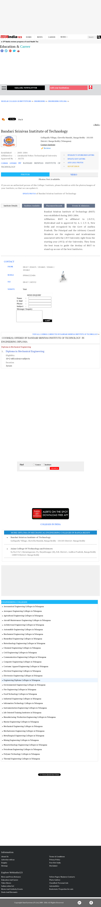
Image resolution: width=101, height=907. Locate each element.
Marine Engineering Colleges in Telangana (21, 721)
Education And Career (9, 880)
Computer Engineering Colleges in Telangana (23, 661)
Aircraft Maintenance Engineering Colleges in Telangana (27, 620)
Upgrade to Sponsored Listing (81, 155)
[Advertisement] (50, 17)
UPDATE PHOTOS (29, 194)
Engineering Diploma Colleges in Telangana (22, 680)
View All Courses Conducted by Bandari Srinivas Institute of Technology (65, 334)
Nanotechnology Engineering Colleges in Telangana (25, 745)
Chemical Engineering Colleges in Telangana (22, 648)
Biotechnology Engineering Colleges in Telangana (24, 643)
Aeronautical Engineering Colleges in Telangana (24, 606)
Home (29, 37)
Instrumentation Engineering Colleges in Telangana (25, 708)
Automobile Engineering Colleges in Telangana (23, 629)
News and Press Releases (11, 877)
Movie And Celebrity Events (12, 889)
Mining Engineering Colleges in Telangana (21, 740)
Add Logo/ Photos (75, 162)
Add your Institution (59, 88)
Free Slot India (55, 862)
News (39, 37)
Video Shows (6, 883)
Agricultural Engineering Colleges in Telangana (23, 615)
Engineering (39, 101)
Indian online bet (7, 886)
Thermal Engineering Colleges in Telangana (22, 758)
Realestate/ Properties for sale (61, 889)
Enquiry (4, 862)
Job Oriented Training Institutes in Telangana (22, 712)
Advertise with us (8, 859)
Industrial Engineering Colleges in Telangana (22, 698)
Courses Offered (9, 163)
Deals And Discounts (9, 892)
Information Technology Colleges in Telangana (23, 703)
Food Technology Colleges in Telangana (20, 694)
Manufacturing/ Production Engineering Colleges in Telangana (30, 717)
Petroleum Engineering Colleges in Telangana (23, 749)
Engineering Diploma (57, 101)
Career (51, 37)
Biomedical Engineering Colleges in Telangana (23, 638)
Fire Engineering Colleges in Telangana (20, 689)
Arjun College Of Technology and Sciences (32, 548)
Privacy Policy (54, 859)
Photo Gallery (54, 880)
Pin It (20, 119)
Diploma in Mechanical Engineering (16, 347)
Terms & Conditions (57, 856)
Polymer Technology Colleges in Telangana (22, 754)
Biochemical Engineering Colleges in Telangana (23, 634)
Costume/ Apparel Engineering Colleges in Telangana (26, 666)
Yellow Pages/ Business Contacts (62, 877)
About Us (4, 856)
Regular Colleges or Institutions (16, 101)
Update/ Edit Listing (76, 159)
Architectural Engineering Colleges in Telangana (24, 625)
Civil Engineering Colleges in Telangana (20, 652)
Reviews (47, 148)
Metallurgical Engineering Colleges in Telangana (24, 735)
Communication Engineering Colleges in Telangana (25, 657)
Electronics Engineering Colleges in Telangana (23, 675)
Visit (25, 289)
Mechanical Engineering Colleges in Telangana (23, 726)
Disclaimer (53, 866)
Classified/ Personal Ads (58, 883)
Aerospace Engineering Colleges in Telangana (23, 611)
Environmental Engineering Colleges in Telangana (24, 685)
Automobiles (54, 886)
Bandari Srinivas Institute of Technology (31, 537)
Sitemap (4, 866)
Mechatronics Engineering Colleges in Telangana (24, 731)
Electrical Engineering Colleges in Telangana (22, 671)
